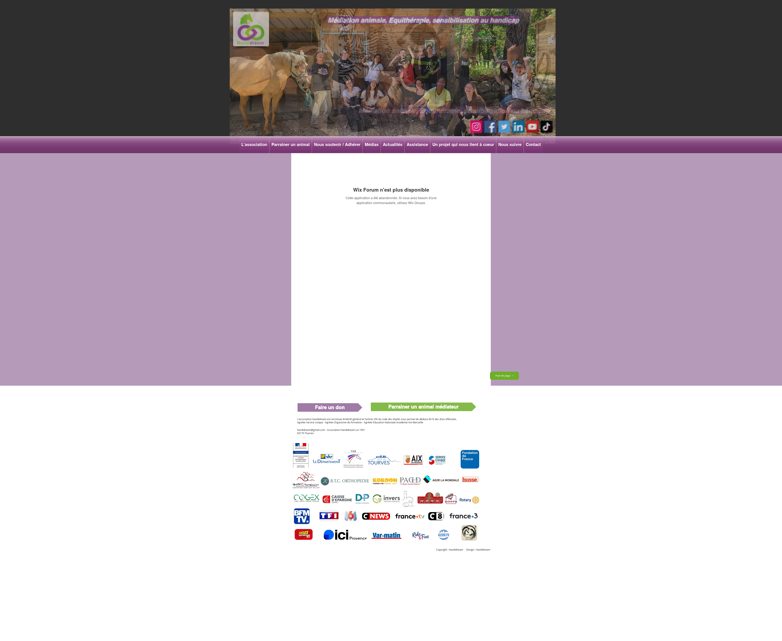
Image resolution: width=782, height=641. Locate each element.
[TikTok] (547, 127)
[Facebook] (490, 127)
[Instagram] (476, 127)
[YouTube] (533, 127)
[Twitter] (505, 127)
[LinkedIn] (519, 127)
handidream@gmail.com (311, 429)
